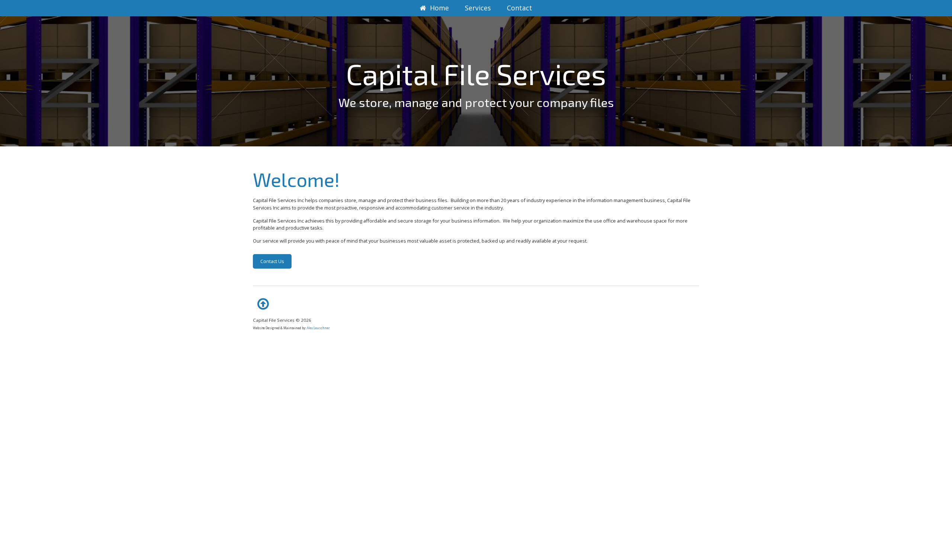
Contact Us (272, 261)
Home (439, 7)
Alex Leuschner (318, 328)
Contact (519, 7)
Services (478, 7)
